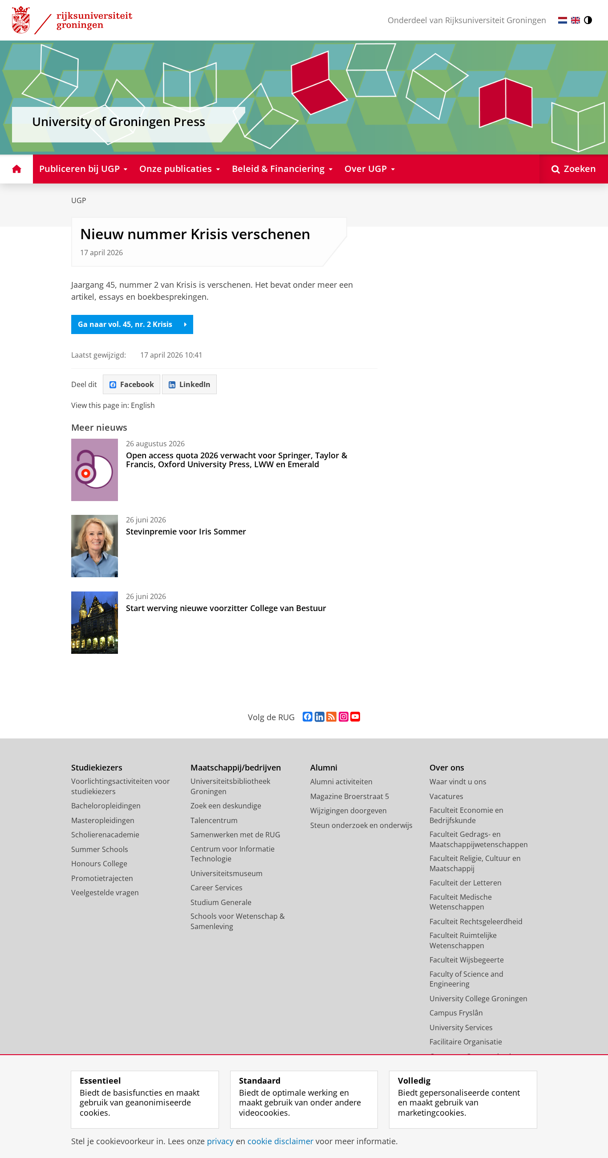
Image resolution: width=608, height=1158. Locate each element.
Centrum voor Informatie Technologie (233, 854)
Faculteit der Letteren (466, 883)
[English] (575, 20)
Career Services (217, 888)
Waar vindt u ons (458, 782)
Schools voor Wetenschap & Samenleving (238, 921)
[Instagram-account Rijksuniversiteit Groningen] (344, 717)
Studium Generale (221, 902)
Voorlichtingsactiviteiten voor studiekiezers (120, 786)
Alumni (323, 767)
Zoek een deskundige (226, 806)
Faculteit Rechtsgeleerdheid (476, 921)
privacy (220, 1141)
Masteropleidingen (102, 820)
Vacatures (446, 796)
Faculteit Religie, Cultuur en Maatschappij (475, 863)
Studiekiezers (96, 767)
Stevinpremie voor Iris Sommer (186, 531)
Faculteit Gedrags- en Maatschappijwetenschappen (479, 839)
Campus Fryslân (456, 1013)
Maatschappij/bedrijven (236, 767)
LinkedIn (195, 384)
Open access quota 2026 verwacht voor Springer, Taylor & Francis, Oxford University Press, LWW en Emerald (236, 460)
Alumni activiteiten (341, 782)
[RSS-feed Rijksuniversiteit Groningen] (331, 717)
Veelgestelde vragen (105, 892)
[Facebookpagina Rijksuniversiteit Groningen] (307, 717)
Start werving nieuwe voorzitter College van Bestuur (226, 607)
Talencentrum (214, 820)
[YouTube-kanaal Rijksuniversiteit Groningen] (355, 717)
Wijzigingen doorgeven (348, 810)
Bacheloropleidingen (106, 806)
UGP (78, 200)
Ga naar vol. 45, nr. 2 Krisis (125, 324)
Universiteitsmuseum (227, 873)
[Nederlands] (562, 20)
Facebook (137, 384)
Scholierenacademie (105, 835)
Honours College (99, 863)
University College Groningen (478, 998)
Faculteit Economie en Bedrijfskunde (466, 815)
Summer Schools (99, 849)
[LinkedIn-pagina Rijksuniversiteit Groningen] (319, 717)
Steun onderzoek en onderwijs (361, 825)
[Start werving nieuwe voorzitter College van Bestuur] (94, 622)
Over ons (447, 767)
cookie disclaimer (280, 1141)
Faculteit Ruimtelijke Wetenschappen (463, 940)
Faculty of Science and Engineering (466, 979)
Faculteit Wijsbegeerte (467, 960)
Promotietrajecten (102, 878)
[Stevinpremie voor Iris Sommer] (94, 546)
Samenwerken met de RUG (235, 835)
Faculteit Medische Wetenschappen (461, 902)
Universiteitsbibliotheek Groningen (230, 786)
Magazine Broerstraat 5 (349, 796)
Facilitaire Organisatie (466, 1042)
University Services (461, 1027)
